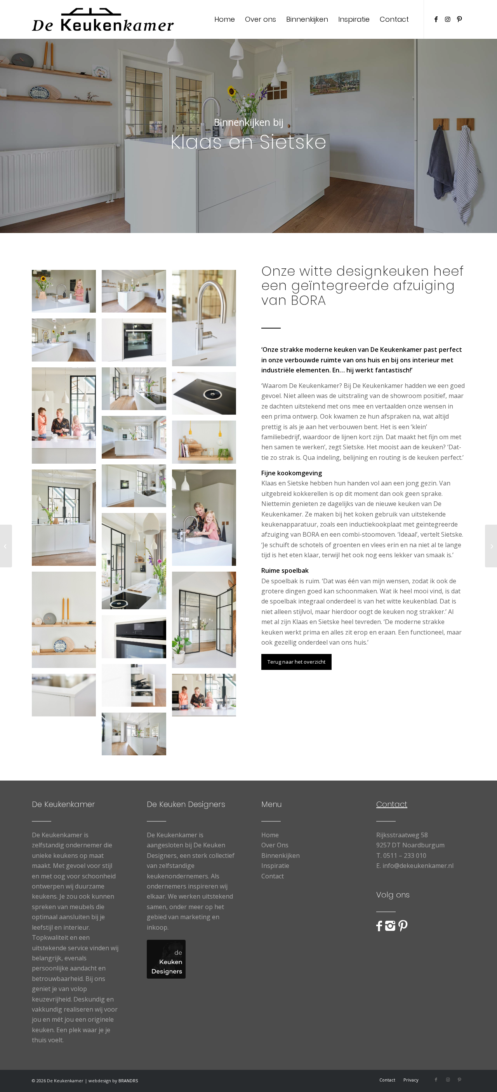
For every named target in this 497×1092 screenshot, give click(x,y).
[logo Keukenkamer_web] (103, 19)
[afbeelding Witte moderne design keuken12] (137, 342)
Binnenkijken (280, 855)
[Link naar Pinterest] (459, 19)
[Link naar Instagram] (448, 19)
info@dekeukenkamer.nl (418, 865)
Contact (272, 876)
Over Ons (274, 845)
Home (270, 835)
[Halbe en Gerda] (491, 546)
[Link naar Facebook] (436, 19)
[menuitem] (224, 19)
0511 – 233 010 (404, 855)
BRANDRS (128, 1080)
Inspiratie (275, 865)
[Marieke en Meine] (6, 546)
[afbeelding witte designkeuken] (67, 294)
